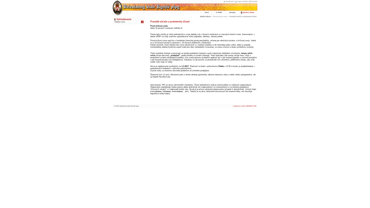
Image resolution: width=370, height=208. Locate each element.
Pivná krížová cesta (220, 16)
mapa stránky (242, 1)
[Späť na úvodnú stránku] (146, 10)
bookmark (230, 1)
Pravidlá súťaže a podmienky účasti (243, 16)
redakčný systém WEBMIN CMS (244, 106)
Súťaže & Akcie (248, 12)
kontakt (254, 1)
